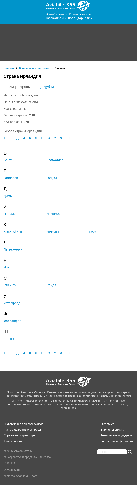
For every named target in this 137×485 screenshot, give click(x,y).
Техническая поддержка (117, 435)
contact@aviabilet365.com (20, 475)
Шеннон (10, 339)
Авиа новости (13, 441)
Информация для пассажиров (24, 423)
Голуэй (51, 178)
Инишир (10, 214)
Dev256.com (12, 469)
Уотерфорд (12, 303)
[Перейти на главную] (68, 6)
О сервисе (107, 423)
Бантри (9, 160)
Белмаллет (54, 160)
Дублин (9, 196)
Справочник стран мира (19, 435)
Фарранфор (12, 321)
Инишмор (53, 214)
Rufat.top (9, 462)
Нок (6, 267)
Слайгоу (10, 285)
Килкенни (53, 231)
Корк (92, 231)
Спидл (51, 285)
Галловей (11, 178)
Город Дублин (44, 87)
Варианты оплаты (113, 429)
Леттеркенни (13, 249)
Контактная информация (117, 441)
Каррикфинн (13, 231)
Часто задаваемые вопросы (22, 429)
